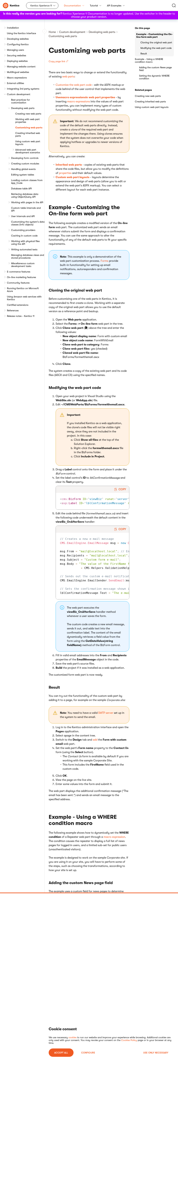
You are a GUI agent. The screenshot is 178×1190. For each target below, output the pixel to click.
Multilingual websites (18, 72)
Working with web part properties (27, 120)
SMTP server (105, 712)
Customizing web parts (28, 127)
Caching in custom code (24, 235)
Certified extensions (17, 305)
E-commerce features (18, 271)
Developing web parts (22, 108)
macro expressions (78, 101)
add (95, 739)
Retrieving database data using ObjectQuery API (24, 195)
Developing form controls (24, 158)
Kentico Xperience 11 (41, 5)
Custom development (18, 94)
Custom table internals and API (26, 209)
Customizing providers (23, 230)
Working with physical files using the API (25, 242)
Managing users (15, 50)
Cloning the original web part (156, 42)
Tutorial (94, 5)
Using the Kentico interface (21, 33)
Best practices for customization (20, 101)
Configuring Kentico (18, 44)
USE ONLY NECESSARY (155, 1052)
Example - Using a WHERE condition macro (149, 60)
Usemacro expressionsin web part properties (85, 97)
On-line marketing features (21, 277)
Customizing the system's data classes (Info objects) (27, 223)
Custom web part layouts (72, 177)
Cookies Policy (129, 1040)
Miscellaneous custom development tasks (23, 264)
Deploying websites (17, 61)
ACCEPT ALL (61, 1052)
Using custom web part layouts (27, 143)
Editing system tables (22, 174)
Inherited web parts (69, 164)
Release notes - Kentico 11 (20, 316)
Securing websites (16, 55)
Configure (88, 1052)
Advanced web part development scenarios (27, 151)
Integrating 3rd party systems (23, 88)
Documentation (72, 5)
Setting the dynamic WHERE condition (154, 77)
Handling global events (23, 169)
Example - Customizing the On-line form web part (154, 35)
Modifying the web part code (156, 48)
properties (65, 173)
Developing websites (18, 38)
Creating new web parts (28, 113)
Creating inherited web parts (27, 134)
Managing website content (21, 66)
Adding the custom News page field (155, 69)
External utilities (15, 83)
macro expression (114, 836)
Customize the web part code (74, 84)
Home (52, 32)
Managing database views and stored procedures (27, 256)
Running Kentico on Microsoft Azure (23, 289)
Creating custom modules (25, 163)
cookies (72, 1037)
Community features (18, 282)
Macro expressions (17, 77)
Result (143, 53)
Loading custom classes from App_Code (27, 181)
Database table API (21, 188)
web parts (68, 76)
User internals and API (23, 216)
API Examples (114, 5)
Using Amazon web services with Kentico (24, 298)
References (13, 310)
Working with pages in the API (27, 202)
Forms (104, 260)
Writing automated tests (24, 249)
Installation (13, 27)
